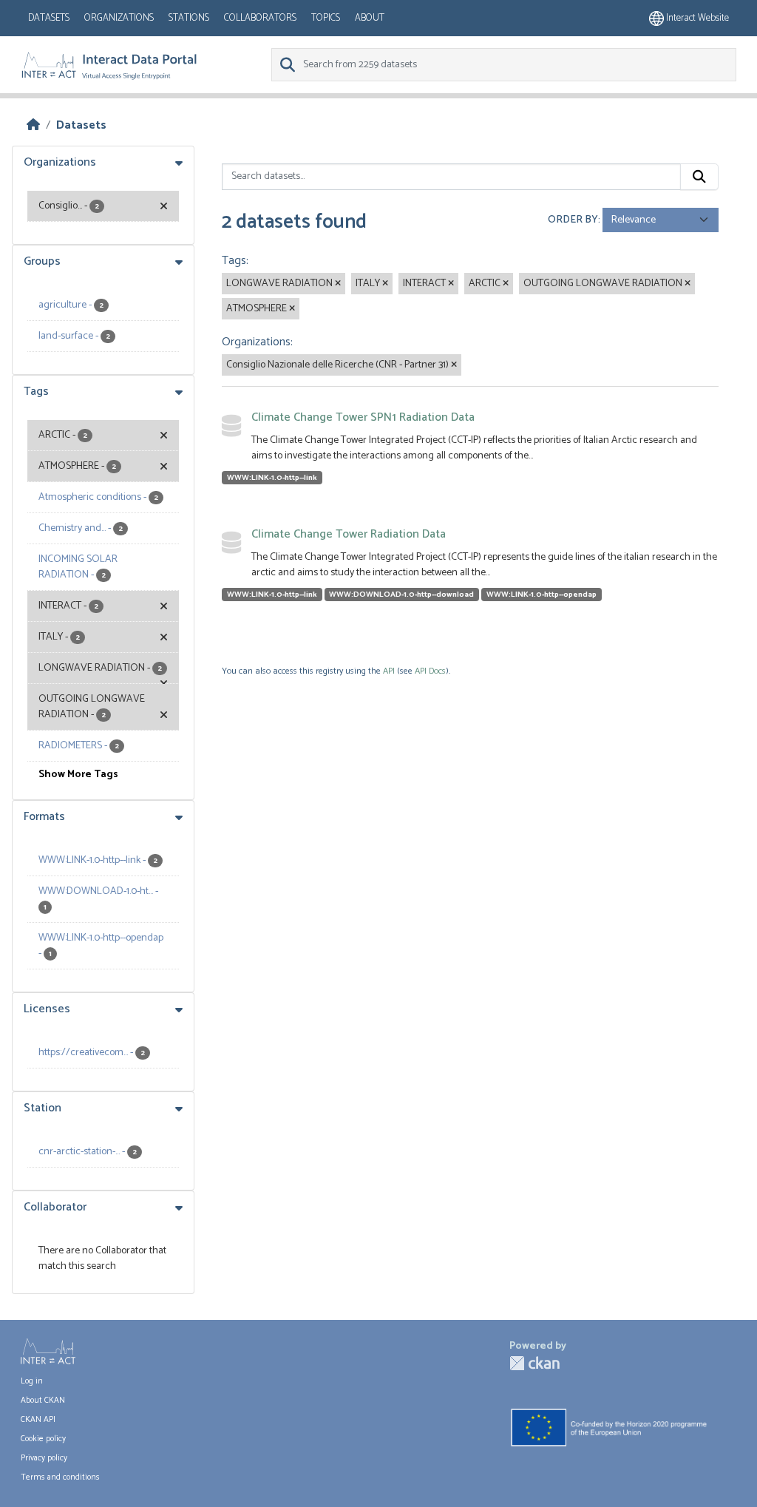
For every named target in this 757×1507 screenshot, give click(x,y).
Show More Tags (78, 774)
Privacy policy (44, 1458)
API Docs (430, 671)
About (369, 18)
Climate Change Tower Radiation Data (348, 534)
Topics (325, 18)
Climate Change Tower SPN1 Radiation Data (363, 417)
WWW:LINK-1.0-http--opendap (541, 594)
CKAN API (38, 1419)
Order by (573, 219)
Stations (189, 18)
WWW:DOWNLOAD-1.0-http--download (401, 594)
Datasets (48, 18)
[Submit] (699, 176)
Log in (32, 1381)
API (389, 671)
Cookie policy (43, 1439)
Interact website (696, 18)
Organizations (119, 18)
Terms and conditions (60, 1477)
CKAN (534, 1363)
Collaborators (260, 18)
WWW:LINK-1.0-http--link (272, 477)
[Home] (33, 125)
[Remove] (338, 284)
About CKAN (43, 1400)
